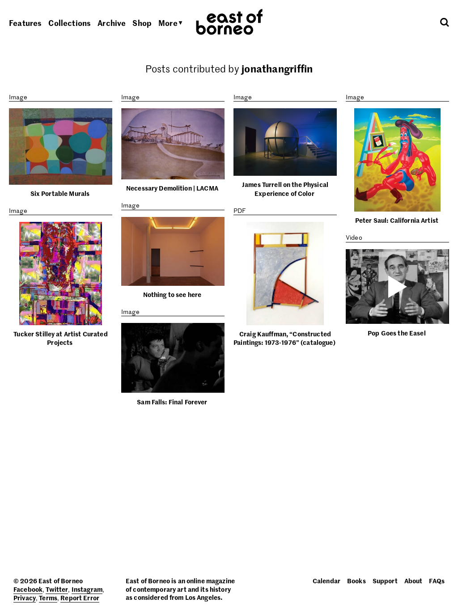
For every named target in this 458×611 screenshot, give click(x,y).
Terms (48, 597)
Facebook (27, 589)
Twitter (57, 589)
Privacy (24, 597)
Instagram (87, 589)
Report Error (79, 597)
